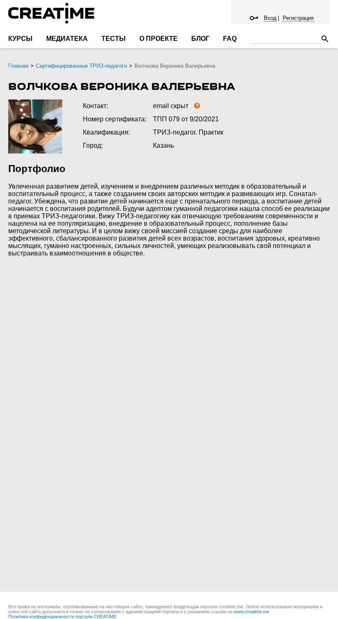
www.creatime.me (251, 611)
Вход (270, 18)
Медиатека (67, 38)
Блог (200, 38)
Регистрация (298, 18)
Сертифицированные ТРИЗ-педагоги (81, 66)
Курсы (20, 38)
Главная (18, 66)
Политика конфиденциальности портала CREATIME (62, 616)
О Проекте (158, 38)
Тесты (113, 38)
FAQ (230, 38)
